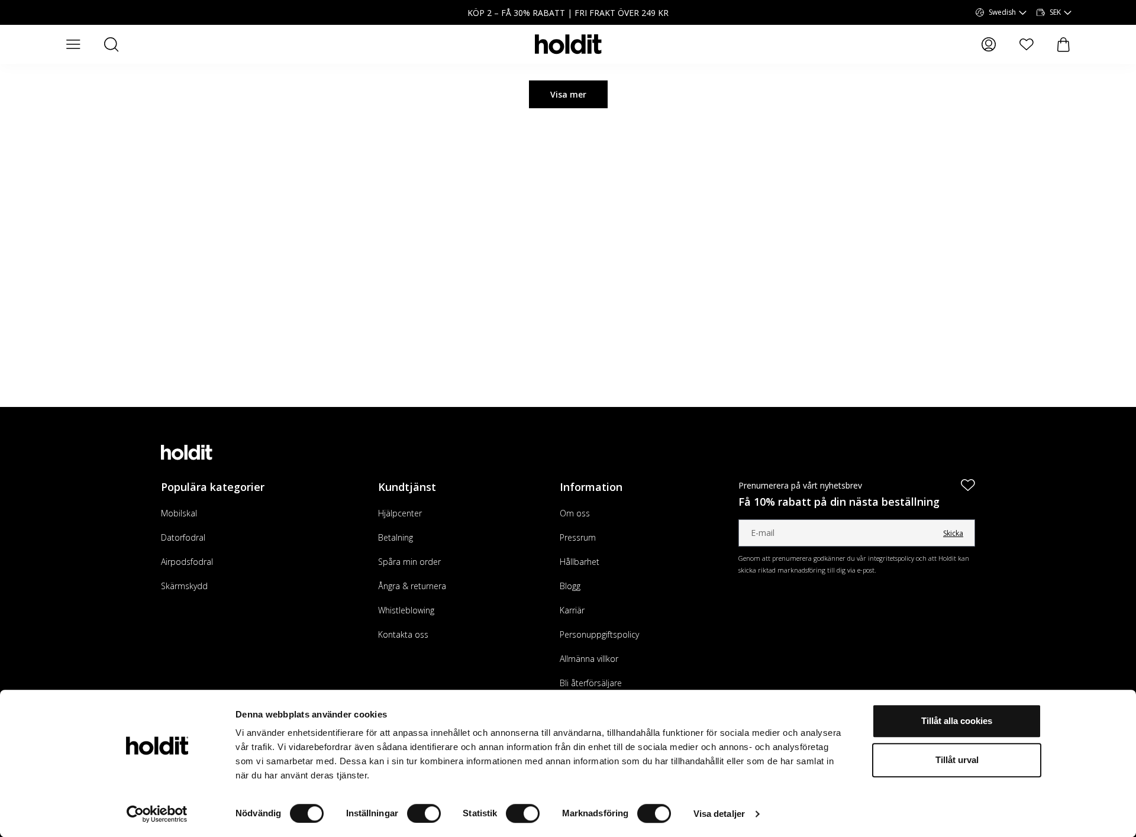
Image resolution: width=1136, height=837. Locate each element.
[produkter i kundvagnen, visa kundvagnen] (1063, 44)
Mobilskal (179, 513)
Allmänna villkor (589, 658)
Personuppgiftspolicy (599, 634)
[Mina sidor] (989, 44)
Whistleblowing (406, 610)
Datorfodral (183, 537)
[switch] (424, 813)
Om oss (575, 513)
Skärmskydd (184, 586)
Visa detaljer (719, 814)
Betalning (395, 537)
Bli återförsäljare (591, 683)
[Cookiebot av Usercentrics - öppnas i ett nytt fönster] (157, 814)
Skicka (953, 533)
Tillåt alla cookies (956, 721)
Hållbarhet (579, 561)
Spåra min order (409, 561)
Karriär (572, 610)
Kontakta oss (403, 634)
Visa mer (568, 94)
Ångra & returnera (412, 586)
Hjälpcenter (400, 513)
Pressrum (578, 537)
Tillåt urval (957, 760)
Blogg (570, 586)
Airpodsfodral (187, 561)
